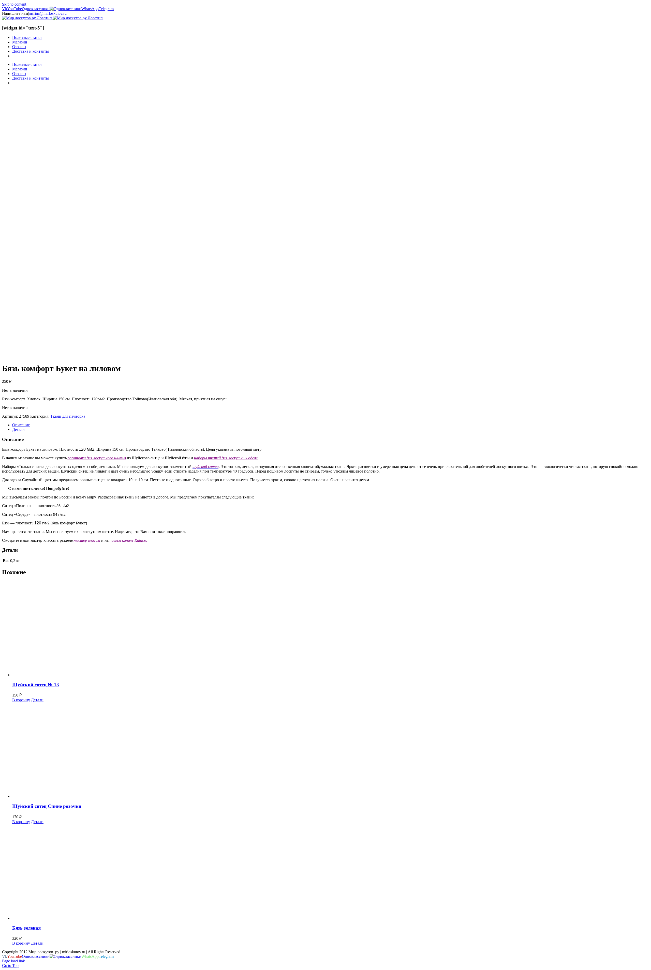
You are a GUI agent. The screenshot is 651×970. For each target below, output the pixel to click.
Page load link (13, 961)
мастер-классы (87, 540)
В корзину (21, 700)
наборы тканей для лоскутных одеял (226, 458)
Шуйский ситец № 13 (35, 684)
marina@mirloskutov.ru (48, 13)
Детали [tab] (18, 429)
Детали (37, 700)
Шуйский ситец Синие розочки (46, 806)
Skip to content (14, 4)
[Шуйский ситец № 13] (330, 629)
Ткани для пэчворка (67, 416)
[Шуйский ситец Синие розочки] (330, 750)
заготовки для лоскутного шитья (96, 458)
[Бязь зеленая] (330, 872)
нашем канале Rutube (128, 540)
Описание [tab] (21, 425)
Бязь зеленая (26, 928)
